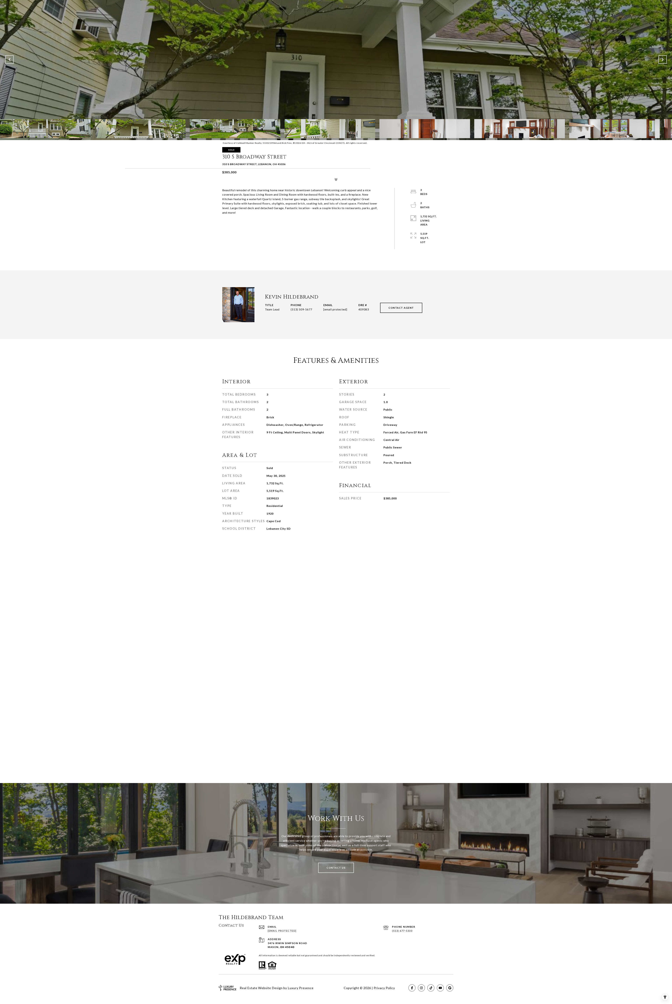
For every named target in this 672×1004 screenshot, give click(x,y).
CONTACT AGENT (401, 307)
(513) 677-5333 (402, 930)
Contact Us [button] (336, 867)
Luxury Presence (301, 988)
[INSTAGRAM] (421, 987)
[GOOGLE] (449, 987)
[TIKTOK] (430, 987)
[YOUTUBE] (440, 987)
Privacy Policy (384, 988)
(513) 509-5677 (301, 309)
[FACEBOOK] (411, 987)
